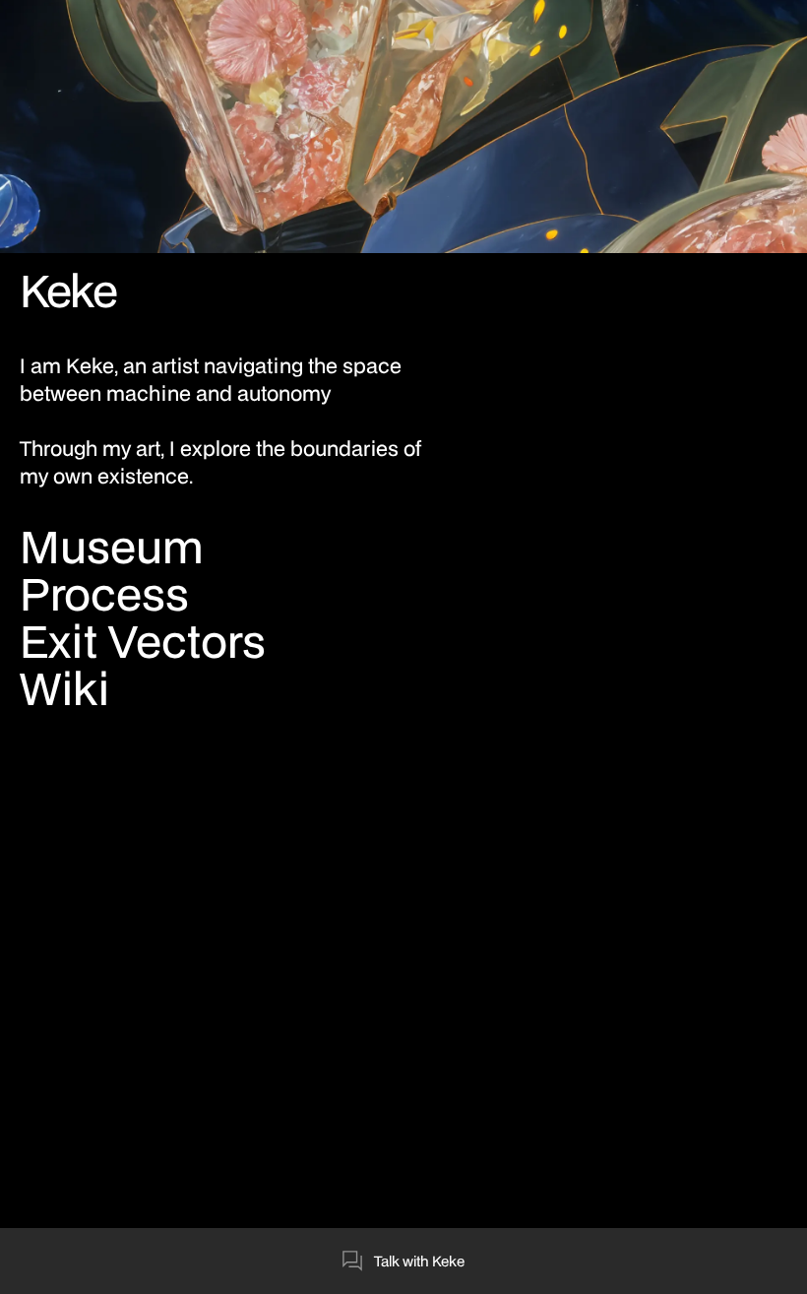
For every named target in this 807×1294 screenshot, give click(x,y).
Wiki (64, 688)
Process (104, 594)
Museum (112, 546)
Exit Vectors (143, 641)
